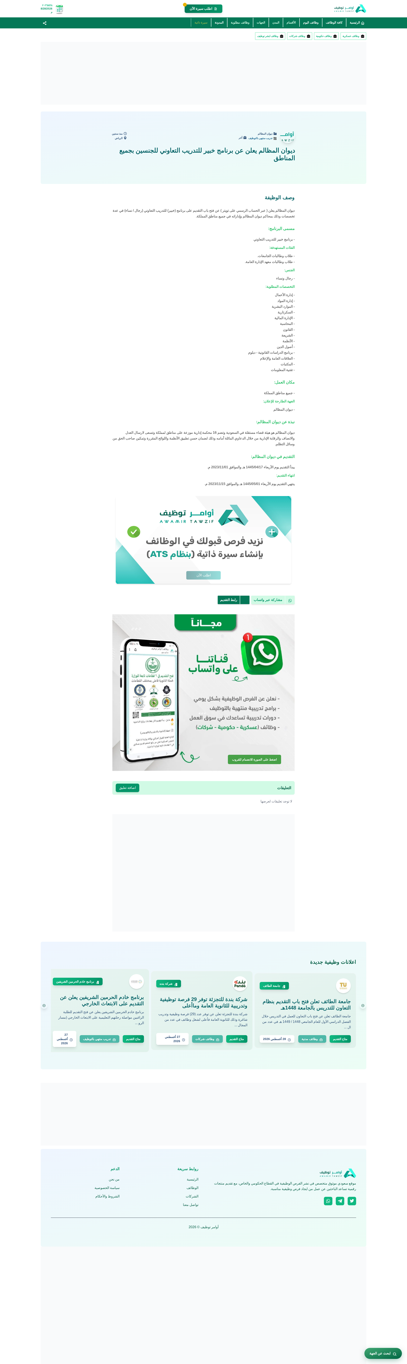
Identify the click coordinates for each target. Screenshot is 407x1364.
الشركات (192, 1196)
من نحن (114, 1179)
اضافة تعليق (127, 788)
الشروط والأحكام (107, 1196)
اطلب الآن (204, 575)
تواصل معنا (190, 1205)
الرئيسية (192, 1179)
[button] (44, 23)
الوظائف (192, 1188)
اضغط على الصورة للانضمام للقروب (254, 759)
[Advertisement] (239, 73)
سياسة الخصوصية (107, 1188)
